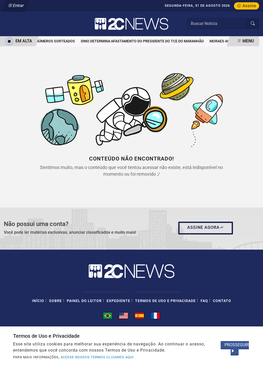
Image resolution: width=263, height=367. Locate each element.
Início (38, 301)
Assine (248, 5)
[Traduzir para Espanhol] (139, 316)
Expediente (118, 301)
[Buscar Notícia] (252, 23)
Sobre (55, 301)
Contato (222, 301)
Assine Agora (203, 227)
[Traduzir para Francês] (155, 316)
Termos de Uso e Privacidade (165, 301)
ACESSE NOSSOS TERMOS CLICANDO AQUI (97, 357)
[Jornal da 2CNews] (131, 23)
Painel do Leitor (84, 301)
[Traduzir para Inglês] (123, 316)
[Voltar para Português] (107, 316)
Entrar (17, 5)
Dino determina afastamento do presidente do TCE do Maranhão (141, 41)
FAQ (204, 301)
